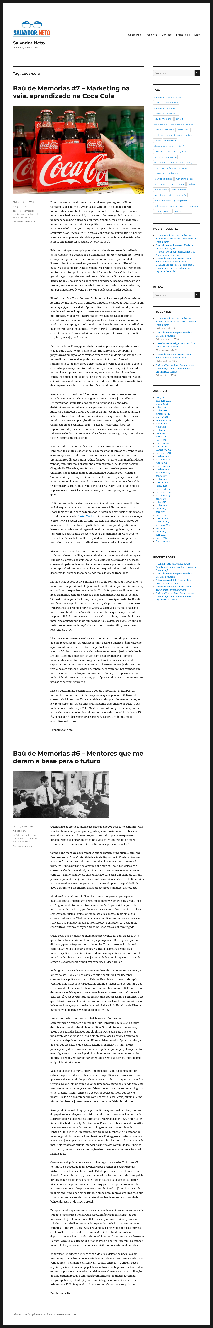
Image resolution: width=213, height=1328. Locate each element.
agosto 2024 (162, 404)
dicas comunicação (164, 146)
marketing (18, 214)
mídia (181, 184)
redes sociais (160, 206)
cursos (157, 140)
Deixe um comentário (24, 221)
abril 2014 (160, 535)
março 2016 (161, 485)
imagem (191, 162)
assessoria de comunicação (168, 97)
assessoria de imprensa (166, 102)
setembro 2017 (163, 472)
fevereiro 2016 (163, 489)
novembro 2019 (163, 453)
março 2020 (162, 440)
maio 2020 (161, 433)
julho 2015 (161, 502)
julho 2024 (161, 407)
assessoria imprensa (164, 108)
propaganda (180, 200)
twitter (157, 211)
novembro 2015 (163, 492)
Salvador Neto (29, 42)
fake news (172, 151)
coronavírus (183, 129)
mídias (191, 184)
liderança (159, 173)
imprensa (159, 168)
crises (189, 135)
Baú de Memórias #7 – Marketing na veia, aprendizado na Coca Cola (71, 92)
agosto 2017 (162, 476)
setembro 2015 (163, 495)
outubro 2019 (162, 456)
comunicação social (164, 129)
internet (171, 168)
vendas (168, 211)
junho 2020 (161, 430)
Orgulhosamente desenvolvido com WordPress (52, 1314)
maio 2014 (161, 531)
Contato (166, 34)
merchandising (33, 214)
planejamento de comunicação (170, 195)
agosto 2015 (162, 499)
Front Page (183, 34)
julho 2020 (161, 427)
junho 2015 (161, 505)
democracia (170, 140)
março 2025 (162, 397)
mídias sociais (161, 189)
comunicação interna (182, 124)
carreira (179, 119)
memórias (159, 184)
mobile (171, 184)
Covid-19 (158, 135)
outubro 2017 (162, 469)
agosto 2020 (162, 423)
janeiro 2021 (162, 417)
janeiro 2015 (162, 518)
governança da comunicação (169, 162)
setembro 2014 (163, 525)
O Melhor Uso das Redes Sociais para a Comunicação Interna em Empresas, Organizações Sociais (175, 268)
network (33, 838)
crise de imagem (174, 135)
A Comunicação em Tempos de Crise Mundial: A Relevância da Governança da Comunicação (176, 238)
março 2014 (161, 538)
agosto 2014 (162, 528)
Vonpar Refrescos (21, 217)
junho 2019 (161, 463)
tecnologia (192, 206)
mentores (23, 838)
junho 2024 (161, 410)
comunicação (161, 124)
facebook (159, 151)
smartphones (177, 206)
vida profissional (183, 211)
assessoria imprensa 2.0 (166, 113)
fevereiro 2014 (163, 541)
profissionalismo (21, 841)
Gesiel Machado (87, 516)
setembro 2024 (163, 400)
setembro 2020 (163, 420)
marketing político (185, 178)
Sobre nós (134, 34)
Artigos (16, 206)
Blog (197, 34)
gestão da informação (165, 157)
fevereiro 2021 (163, 414)
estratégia (182, 146)
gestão (183, 151)
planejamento (179, 189)
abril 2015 (160, 512)
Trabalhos (151, 34)
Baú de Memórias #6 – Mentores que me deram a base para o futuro (78, 757)
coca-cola (18, 211)
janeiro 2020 (162, 446)
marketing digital (163, 178)
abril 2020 (161, 436)
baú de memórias (22, 835)
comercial (29, 211)
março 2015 (161, 515)
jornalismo (184, 168)
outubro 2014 (162, 521)
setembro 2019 (163, 459)
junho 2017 (161, 479)
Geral (23, 206)
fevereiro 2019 (163, 466)
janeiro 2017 (162, 482)
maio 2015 (161, 508)
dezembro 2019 (163, 450)
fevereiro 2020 (163, 443)
